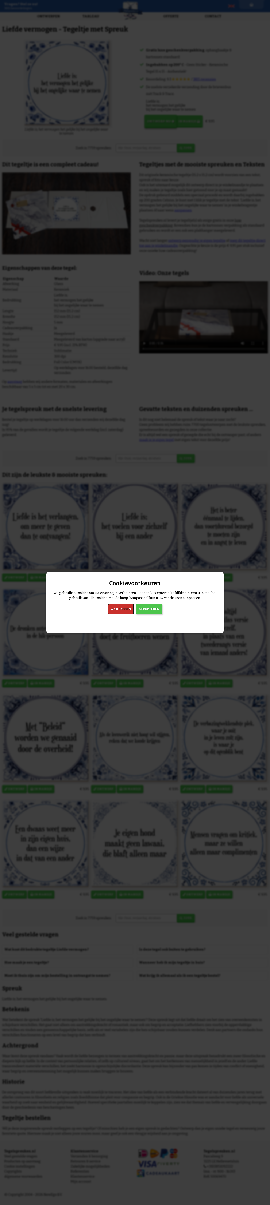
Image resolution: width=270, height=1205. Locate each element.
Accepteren (149, 609)
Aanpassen (121, 609)
